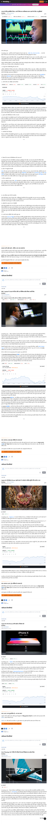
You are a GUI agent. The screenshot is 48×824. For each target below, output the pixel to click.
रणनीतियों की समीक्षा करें (14, 367)
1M (7, 94)
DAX (38, 53)
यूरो (41, 172)
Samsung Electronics (18, 671)
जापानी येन (37, 172)
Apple (11, 661)
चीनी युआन (41, 174)
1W (5, 94)
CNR (18, 354)
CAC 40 (35, 53)
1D (3, 94)
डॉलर (2, 171)
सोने (15, 180)
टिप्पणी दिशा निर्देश (3, 286)
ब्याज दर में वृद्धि (10, 216)
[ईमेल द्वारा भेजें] (12, 268)
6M (9, 94)
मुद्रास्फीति (42, 74)
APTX (11, 397)
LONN (7, 406)
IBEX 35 (30, 53)
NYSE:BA (14, 791)
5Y (13, 94)
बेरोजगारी (9, 76)
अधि (15, 94)
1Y (11, 94)
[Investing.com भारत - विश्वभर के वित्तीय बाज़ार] (7, 1)
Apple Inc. (11, 517)
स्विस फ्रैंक (24, 172)
